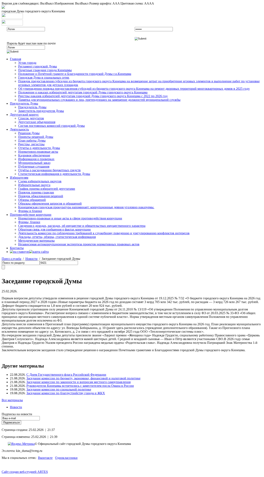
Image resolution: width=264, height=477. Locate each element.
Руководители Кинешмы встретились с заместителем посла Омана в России (80, 385)
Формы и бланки (30, 211)
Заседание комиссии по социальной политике (58, 389)
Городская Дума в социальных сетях (43, 77)
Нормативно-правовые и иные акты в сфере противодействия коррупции (70, 218)
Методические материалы (36, 240)
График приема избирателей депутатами (46, 188)
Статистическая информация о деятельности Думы (54, 174)
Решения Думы (29, 133)
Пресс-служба (11, 258)
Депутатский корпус (24, 114)
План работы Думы (32, 140)
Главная (15, 59)
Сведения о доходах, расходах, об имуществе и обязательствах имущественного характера (81, 225)
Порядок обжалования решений (40, 196)
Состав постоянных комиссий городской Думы (51, 125)
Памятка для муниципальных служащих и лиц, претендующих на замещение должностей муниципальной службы (99, 99)
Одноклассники (66, 458)
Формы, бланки (29, 222)
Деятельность (19, 129)
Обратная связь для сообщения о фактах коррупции (54, 229)
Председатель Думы (24, 103)
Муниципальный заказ (34, 162)
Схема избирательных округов (39, 181)
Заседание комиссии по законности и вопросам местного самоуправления (78, 382)
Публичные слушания (33, 166)
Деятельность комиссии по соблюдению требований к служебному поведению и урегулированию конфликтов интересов (104, 233)
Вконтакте (45, 458)
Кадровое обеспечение (34, 155)
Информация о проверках (36, 159)
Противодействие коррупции (30, 214)
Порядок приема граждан (36, 192)
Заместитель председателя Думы (41, 111)
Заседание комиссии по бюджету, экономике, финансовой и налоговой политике (83, 378)
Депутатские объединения (36, 122)
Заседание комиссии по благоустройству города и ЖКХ (65, 393)
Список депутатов (31, 118)
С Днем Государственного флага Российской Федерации (66, 374)
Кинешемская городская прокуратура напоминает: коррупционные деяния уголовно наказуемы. (86, 207)
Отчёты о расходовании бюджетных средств (49, 170)
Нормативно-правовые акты (38, 151)
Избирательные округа (34, 185)
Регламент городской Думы (37, 66)
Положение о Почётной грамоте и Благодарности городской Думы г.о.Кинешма (74, 74)
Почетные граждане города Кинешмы (45, 70)
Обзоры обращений (32, 200)
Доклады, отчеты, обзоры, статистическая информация (57, 237)
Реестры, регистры (31, 144)
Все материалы (12, 400)
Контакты (17, 248)
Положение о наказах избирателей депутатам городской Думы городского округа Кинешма (82, 92)
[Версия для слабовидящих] (3, 7)
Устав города (27, 62)
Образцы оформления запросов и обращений (50, 203)
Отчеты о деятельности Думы (39, 148)
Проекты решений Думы (35, 137)
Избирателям (19, 177)
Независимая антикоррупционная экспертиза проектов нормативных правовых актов (78, 244)
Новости (31, 258)
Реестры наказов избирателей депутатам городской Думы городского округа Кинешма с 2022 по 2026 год (92, 96)
